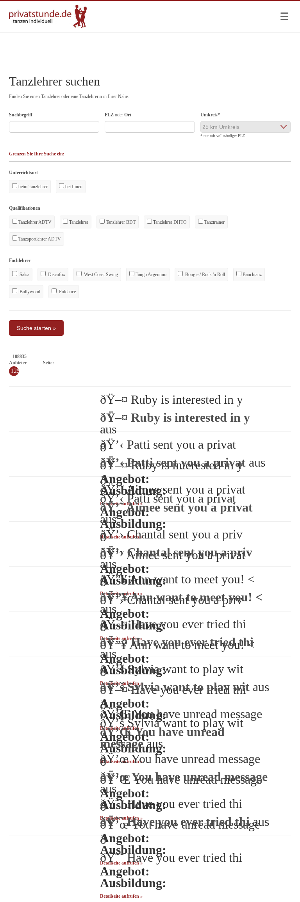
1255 (50, 379)
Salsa (23, 274)
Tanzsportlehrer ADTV (39, 239)
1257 (73, 379)
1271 (237, 379)
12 (120, 362)
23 (197, 362)
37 (296, 362)
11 (113, 362)
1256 (62, 379)
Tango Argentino (150, 274)
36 (289, 362)
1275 (284, 379)
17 (155, 362)
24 (204, 362)
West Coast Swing (100, 274)
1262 (132, 379)
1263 (144, 379)
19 (169, 362)
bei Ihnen (73, 186)
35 (282, 362)
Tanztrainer (214, 222)
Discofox (56, 274)
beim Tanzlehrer (32, 186)
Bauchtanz (251, 274)
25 (211, 362)
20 (176, 362)
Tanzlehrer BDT (120, 222)
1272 (249, 379)
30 (246, 362)
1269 (214, 379)
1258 (85, 379)
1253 (26, 379)
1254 (38, 379)
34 (275, 362)
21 (183, 362)
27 (225, 362)
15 (141, 362)
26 (218, 362)
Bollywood (29, 291)
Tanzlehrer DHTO (169, 222)
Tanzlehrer (78, 222)
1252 (15, 379)
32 (260, 362)
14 (134, 362)
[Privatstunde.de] (48, 26)
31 (253, 362)
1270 (226, 379)
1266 (179, 379)
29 (239, 362)
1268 (202, 379)
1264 (155, 379)
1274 (273, 379)
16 (148, 362)
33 (267, 362)
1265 (167, 379)
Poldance (67, 291)
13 (127, 362)
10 (106, 362)
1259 (97, 379)
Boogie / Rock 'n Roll (204, 274)
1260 (108, 379)
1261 (120, 379)
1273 (261, 379)
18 (162, 362)
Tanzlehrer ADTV (34, 222)
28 (232, 362)
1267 (190, 379)
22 (190, 362)
